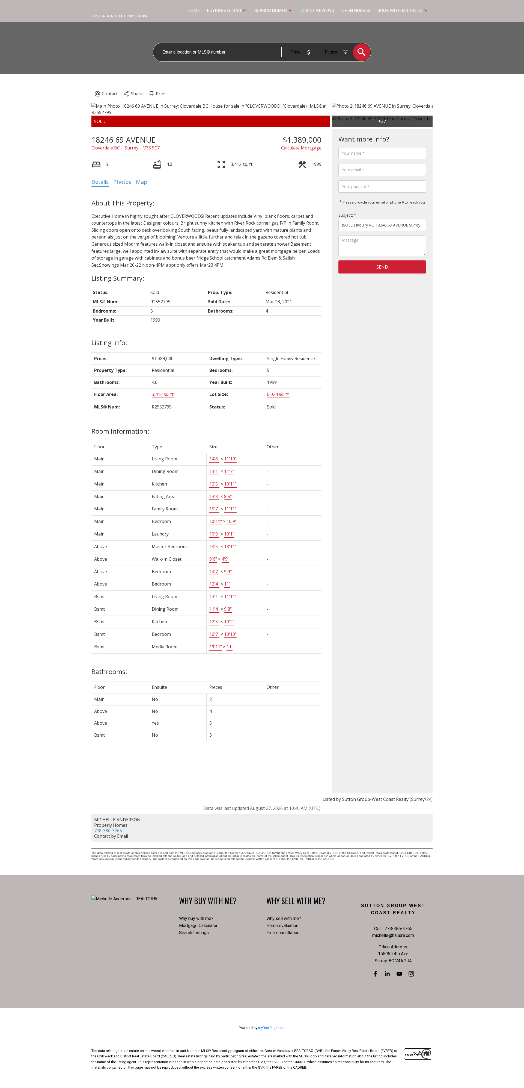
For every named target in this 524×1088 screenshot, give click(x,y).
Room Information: (120, 431)
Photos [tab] (122, 182)
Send (382, 267)
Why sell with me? (283, 918)
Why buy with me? (196, 918)
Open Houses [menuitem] (356, 10)
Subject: (345, 215)
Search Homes (270, 10)
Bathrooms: (109, 671)
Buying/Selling (224, 10)
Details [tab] (100, 182)
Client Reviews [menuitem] (317, 10)
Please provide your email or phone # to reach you (383, 202)
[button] (375, 974)
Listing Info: (109, 342)
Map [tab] (141, 182)
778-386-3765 (108, 831)
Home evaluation (282, 925)
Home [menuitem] (193, 10)
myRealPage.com (271, 1028)
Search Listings (194, 932)
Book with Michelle (399, 10)
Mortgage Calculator (198, 925)
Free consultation (282, 932)
